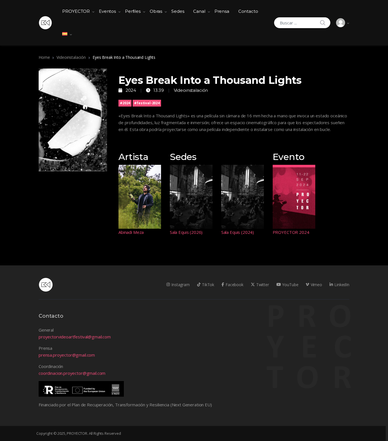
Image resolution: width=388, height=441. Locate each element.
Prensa (221, 11)
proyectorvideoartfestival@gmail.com (75, 337)
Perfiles (133, 11)
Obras (156, 11)
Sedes (177, 11)
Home (44, 57)
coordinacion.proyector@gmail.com (72, 373)
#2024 (125, 103)
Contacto (248, 11)
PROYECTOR (76, 11)
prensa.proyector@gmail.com (67, 355)
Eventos (107, 11)
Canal (199, 11)
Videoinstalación (71, 57)
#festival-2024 (147, 103)
